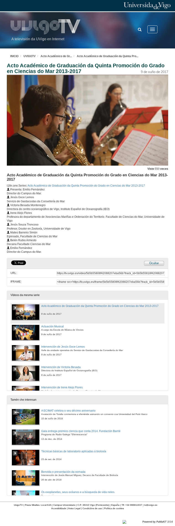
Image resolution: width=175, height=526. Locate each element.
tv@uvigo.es (150, 505)
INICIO (14, 56)
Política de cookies (114, 508)
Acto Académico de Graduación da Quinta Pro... (107, 56)
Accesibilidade (58, 508)
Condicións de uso (92, 508)
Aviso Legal (74, 508)
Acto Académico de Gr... (56, 56)
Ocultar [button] (154, 263)
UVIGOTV (29, 56)
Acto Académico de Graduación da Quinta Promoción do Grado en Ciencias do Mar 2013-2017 (86, 185)
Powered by (157, 521)
